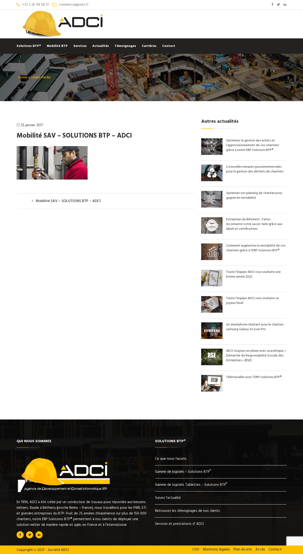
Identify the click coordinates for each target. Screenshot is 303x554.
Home (22, 77)
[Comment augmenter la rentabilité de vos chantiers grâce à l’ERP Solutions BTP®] (213, 259)
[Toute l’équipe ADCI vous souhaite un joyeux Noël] (213, 312)
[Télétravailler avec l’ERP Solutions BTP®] (213, 390)
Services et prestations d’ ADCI (179, 524)
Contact (168, 46)
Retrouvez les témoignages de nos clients (187, 511)
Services (80, 46)
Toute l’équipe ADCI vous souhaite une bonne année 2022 (253, 274)
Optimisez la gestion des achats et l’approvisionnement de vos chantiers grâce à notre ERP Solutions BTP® (252, 145)
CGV (195, 549)
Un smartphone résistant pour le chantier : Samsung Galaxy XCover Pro (255, 327)
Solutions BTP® (29, 46)
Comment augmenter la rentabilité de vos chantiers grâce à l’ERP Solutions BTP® (255, 248)
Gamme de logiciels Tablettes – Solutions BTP (191, 485)
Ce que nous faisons (171, 459)
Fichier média (40, 77)
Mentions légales (216, 549)
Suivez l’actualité (168, 498)
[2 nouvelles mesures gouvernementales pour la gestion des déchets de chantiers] (213, 180)
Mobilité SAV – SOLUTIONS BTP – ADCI (74, 136)
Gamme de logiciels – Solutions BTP (183, 472)
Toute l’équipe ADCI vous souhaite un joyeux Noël (252, 301)
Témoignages (125, 46)
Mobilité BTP (57, 46)
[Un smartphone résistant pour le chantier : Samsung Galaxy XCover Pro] (213, 338)
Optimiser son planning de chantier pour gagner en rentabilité (254, 195)
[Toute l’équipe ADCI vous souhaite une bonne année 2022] (213, 285)
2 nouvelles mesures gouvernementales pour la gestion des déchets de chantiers (254, 169)
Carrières (149, 46)
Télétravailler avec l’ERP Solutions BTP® (253, 377)
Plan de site (242, 549)
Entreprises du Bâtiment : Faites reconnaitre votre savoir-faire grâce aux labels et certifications (254, 224)
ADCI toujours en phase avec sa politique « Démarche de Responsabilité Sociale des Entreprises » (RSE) (256, 355)
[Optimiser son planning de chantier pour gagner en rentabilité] (213, 206)
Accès (260, 549)
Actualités (100, 46)
